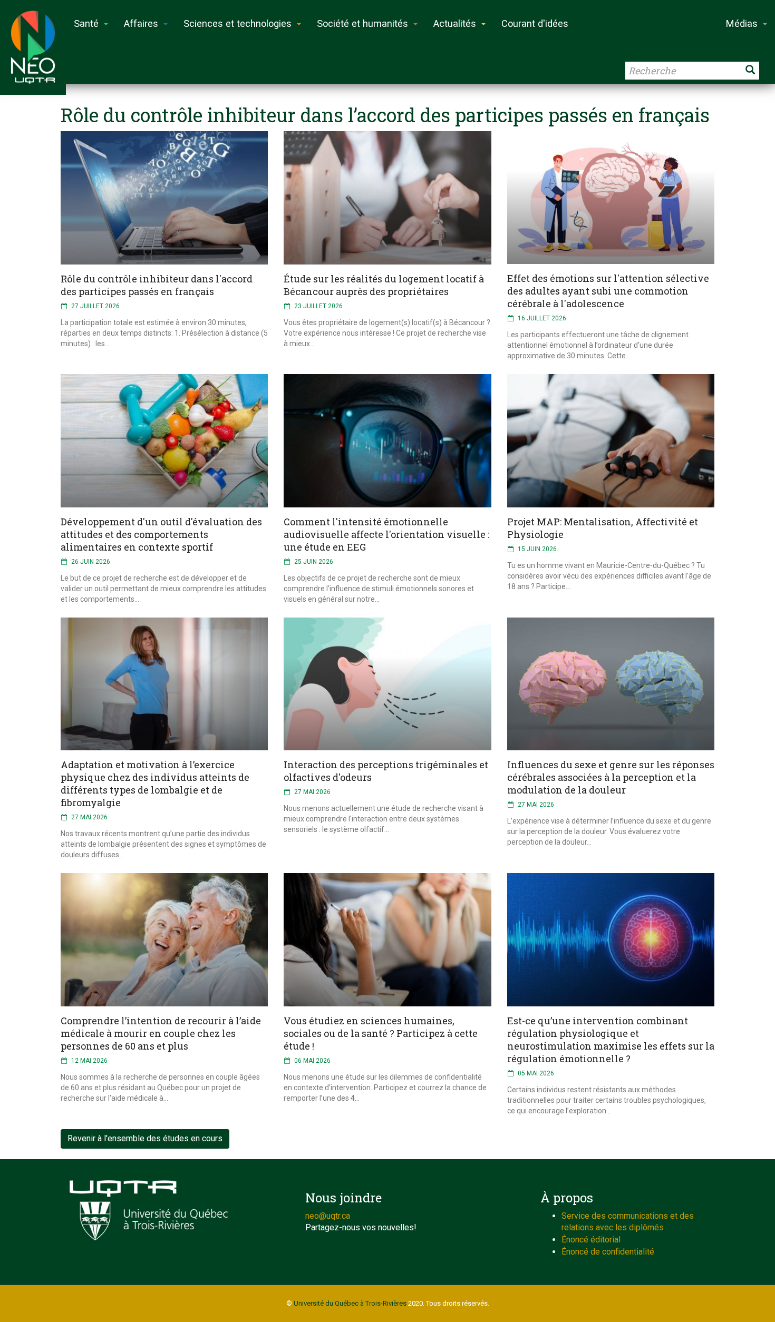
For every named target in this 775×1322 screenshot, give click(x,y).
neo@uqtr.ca (327, 1216)
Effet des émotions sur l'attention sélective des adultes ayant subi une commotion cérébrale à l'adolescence (608, 291)
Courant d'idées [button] (534, 23)
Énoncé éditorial (591, 1240)
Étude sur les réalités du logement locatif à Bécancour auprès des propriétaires (384, 285)
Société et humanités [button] (362, 23)
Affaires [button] (141, 23)
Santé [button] (86, 23)
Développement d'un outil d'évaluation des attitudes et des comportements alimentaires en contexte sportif (161, 534)
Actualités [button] (454, 23)
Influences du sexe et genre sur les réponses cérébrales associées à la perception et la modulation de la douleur (610, 777)
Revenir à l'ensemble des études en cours (144, 1138)
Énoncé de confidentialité (607, 1252)
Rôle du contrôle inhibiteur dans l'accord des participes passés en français (157, 285)
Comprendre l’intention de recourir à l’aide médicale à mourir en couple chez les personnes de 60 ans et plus (161, 1033)
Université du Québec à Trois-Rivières (350, 1303)
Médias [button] (742, 23)
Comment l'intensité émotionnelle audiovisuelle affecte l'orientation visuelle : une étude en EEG (386, 534)
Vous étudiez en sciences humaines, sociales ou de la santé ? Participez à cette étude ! (381, 1033)
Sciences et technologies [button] (237, 23)
